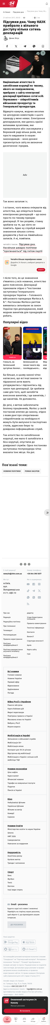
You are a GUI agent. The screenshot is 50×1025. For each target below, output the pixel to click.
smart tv (11, 949)
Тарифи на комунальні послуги (21, 783)
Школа (10, 833)
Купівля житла (14, 859)
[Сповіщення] (47, 3)
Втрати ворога (14, 727)
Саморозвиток (14, 840)
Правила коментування (36, 623)
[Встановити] (25, 1006)
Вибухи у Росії (14, 723)
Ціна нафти (13, 772)
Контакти (31, 632)
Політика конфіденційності (10, 644)
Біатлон (11, 886)
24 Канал (7, 12)
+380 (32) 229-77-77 (19, 986)
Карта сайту (32, 650)
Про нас (6, 613)
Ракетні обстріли (15, 705)
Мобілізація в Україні (19, 735)
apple (29, 942)
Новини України (15, 678)
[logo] (12, 3)
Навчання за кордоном (18, 844)
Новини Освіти (15, 826)
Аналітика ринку (15, 856)
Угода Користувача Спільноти (35, 618)
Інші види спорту (15, 890)
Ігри (28, 654)
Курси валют (13, 776)
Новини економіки (17, 769)
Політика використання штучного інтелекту (13, 650)
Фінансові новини (16, 779)
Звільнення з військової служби (22, 739)
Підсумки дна (18, 12)
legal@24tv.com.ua (34, 989)
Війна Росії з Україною (19, 701)
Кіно (10, 799)
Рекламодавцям (9, 635)
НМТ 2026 (12, 836)
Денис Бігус (14, 38)
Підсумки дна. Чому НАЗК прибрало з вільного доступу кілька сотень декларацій (36, 12)
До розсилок (17, 925)
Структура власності (35, 641)
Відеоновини (13, 685)
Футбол (11, 879)
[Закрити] (45, 1000)
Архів (29, 645)
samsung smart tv (29, 949)
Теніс (10, 882)
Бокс (10, 875)
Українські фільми (16, 806)
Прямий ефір (13, 682)
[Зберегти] (43, 46)
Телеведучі (7, 630)
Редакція (7, 617)
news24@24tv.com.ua (12, 574)
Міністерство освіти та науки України (24, 829)
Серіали (11, 817)
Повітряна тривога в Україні (20, 716)
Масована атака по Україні (19, 719)
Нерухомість (14, 852)
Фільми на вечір (15, 810)
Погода (11, 693)
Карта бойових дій (16, 709)
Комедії (11, 813)
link (28, 584)
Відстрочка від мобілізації (19, 753)
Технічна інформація (35, 628)
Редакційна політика (11, 622)
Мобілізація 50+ (14, 742)
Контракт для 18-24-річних (19, 750)
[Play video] (25, 63)
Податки (11, 786)
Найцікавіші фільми (16, 802)
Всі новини (13, 671)
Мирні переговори (16, 712)
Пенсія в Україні (15, 790)
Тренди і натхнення (16, 863)
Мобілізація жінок (15, 746)
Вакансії (30, 636)
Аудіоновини (13, 689)
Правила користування (12, 639)
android (11, 942)
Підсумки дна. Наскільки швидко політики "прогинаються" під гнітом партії (22, 248)
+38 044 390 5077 (34, 574)
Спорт (11, 872)
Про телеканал (9, 626)
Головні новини (15, 675)
